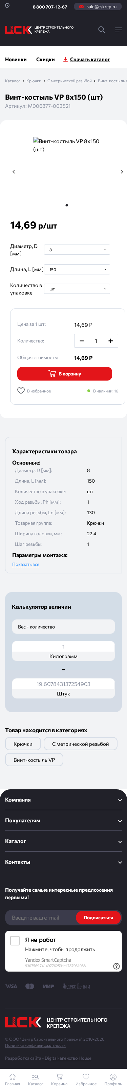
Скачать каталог (90, 59)
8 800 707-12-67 (50, 7)
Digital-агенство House (68, 1058)
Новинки (16, 59)
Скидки (45, 59)
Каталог (12, 81)
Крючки (33, 81)
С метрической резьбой (69, 81)
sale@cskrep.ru (102, 6)
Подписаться (98, 917)
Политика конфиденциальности (35, 1045)
